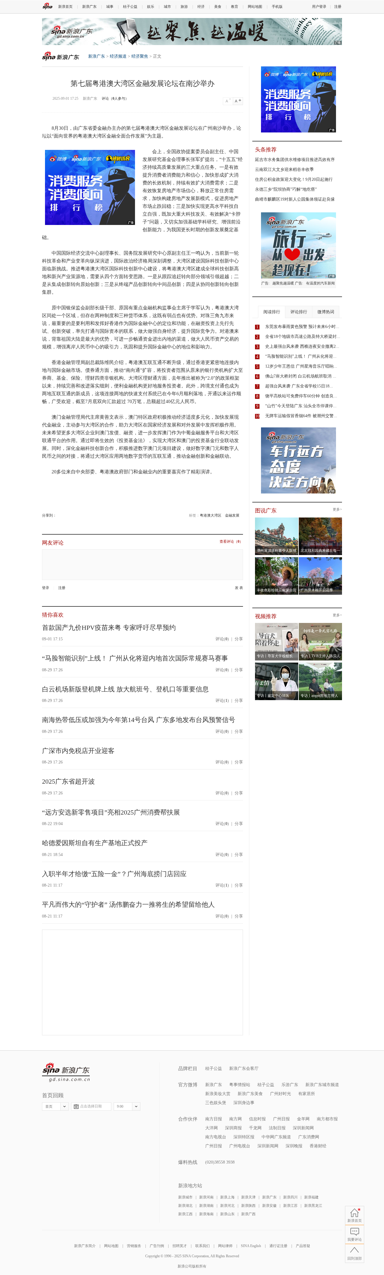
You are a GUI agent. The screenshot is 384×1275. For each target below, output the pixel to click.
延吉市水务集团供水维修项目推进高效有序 (295, 159)
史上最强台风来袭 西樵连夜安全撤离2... (302, 346)
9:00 (120, 1106)
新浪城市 (185, 1197)
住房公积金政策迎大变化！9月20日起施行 (294, 179)
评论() (222, 639)
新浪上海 (227, 1197)
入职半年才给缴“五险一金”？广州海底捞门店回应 (114, 874)
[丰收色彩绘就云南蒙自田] (276, 559)
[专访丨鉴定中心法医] (276, 664)
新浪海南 (206, 1214)
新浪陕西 (248, 1206)
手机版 (277, 7)
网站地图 (255, 7)
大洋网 (211, 1128)
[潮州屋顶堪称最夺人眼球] (276, 519)
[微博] (56, 515)
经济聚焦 (139, 56)
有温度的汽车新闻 (320, 283)
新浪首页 (65, 7)
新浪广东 (89, 7)
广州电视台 (239, 1146)
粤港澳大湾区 (210, 515)
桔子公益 (130, 7)
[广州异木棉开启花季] (320, 559)
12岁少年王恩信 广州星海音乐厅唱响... (301, 366)
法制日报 (277, 1128)
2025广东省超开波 (68, 781)
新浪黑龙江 (313, 1206)
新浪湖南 (206, 1206)
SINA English (251, 1246)
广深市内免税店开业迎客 (78, 750)
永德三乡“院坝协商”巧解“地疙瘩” (286, 189)
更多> (337, 510)
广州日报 (281, 1119)
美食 (217, 7)
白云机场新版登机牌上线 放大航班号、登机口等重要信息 (125, 689)
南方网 (235, 1119)
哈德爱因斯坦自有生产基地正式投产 (95, 843)
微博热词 (325, 312)
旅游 (184, 7)
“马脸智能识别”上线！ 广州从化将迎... (301, 356)
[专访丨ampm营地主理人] (320, 664)
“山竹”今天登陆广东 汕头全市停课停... (301, 406)
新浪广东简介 (85, 1246)
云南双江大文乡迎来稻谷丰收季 (284, 169)
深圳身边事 (243, 1102)
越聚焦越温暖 (283, 283)
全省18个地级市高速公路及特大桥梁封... (302, 336)
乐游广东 (289, 1084)
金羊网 (303, 1119)
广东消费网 (308, 1137)
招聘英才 (179, 1246)
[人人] (60, 515)
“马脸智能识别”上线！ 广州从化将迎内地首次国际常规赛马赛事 (135, 658)
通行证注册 (278, 1246)
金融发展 (232, 515)
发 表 (239, 588)
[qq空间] (58, 515)
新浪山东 (227, 1214)
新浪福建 (311, 1197)
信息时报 (257, 1119)
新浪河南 (206, 1197)
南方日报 (213, 1119)
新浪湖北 (185, 1206)
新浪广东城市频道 (322, 1084)
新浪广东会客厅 (244, 1068)
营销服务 (134, 1246)
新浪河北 (227, 1206)
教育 (234, 7)
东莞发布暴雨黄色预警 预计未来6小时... (302, 326)
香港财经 (318, 1146)
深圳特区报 (243, 1137)
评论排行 (298, 312)
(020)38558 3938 (220, 1162)
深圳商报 (233, 1128)
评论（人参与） (115, 98)
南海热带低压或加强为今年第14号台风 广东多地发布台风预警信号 (138, 720)
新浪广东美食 (250, 1093)
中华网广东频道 (276, 1137)
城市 (167, 7)
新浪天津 (248, 1197)
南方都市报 (327, 1119)
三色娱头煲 (215, 1102)
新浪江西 (185, 1214)
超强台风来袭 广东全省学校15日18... (299, 386)
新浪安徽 (269, 1206)
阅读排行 (271, 312)
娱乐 (150, 7)
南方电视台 (215, 1137)
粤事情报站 (239, 1084)
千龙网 (255, 1128)
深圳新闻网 (303, 1128)
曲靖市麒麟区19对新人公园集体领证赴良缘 (295, 199)
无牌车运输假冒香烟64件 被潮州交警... (301, 416)
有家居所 (306, 1093)
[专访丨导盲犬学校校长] (276, 625)
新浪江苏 (290, 1206)
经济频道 (118, 56)
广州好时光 (280, 1093)
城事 (109, 7)
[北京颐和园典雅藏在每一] (320, 519)
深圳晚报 (294, 1146)
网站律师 (225, 1246)
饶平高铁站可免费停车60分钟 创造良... (301, 396)
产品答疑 (303, 1246)
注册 (337, 7)
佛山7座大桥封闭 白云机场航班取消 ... (300, 376)
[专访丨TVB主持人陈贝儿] (320, 625)
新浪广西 (248, 1214)
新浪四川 (290, 1197)
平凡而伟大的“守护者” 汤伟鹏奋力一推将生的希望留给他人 (128, 904)
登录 (45, 588)
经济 (201, 7)
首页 (48, 1106)
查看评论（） (231, 542)
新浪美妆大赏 (217, 1093)
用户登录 (319, 7)
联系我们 (202, 1246)
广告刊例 (157, 1246)
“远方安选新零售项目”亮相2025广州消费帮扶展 (111, 812)
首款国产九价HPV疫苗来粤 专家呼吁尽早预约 (109, 627)
